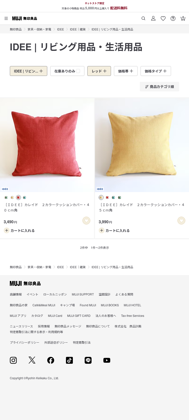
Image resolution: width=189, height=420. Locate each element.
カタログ (37, 315)
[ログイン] (153, 16)
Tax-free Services (132, 315)
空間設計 (104, 294)
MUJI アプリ (18, 315)
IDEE (60, 29)
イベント (32, 294)
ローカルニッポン (55, 294)
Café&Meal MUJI (43, 305)
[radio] (6, 197)
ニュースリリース (21, 326)
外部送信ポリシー (56, 342)
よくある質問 (124, 294)
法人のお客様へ (105, 315)
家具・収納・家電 (39, 29)
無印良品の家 (19, 305)
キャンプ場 (67, 305)
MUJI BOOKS (110, 305)
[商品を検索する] (143, 16)
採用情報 (44, 326)
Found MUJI (88, 305)
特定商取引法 (82, 342)
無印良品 (16, 29)
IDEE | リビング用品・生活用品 (112, 29)
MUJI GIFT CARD (79, 315)
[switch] (86, 220)
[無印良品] (25, 283)
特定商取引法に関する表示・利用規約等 (36, 332)
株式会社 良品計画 (128, 326)
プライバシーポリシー (24, 342)
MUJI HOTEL (132, 305)
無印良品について (98, 326)
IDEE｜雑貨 (78, 29)
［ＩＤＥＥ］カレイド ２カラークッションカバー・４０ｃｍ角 (47, 207)
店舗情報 (16, 294)
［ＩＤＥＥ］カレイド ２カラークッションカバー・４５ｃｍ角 (142, 207)
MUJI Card (55, 315)
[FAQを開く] (173, 16)
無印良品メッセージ (68, 326)
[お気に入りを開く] (163, 16)
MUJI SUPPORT (83, 294)
